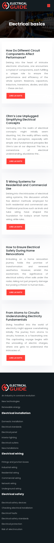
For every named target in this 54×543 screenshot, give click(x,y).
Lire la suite (15, 95)
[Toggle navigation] (49, 5)
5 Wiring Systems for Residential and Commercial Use (26, 185)
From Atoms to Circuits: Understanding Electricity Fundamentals (24, 316)
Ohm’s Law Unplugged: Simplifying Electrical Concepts (22, 119)
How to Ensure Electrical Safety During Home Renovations (23, 250)
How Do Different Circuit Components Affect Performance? (23, 53)
